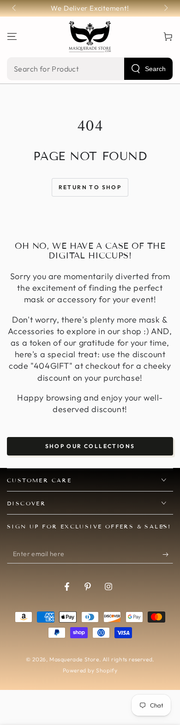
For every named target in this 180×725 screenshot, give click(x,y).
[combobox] (90, 68)
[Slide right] (165, 8)
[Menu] (12, 36)
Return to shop (90, 187)
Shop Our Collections (90, 446)
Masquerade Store (74, 659)
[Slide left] (15, 8)
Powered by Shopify (90, 670)
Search (155, 68)
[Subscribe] (167, 554)
